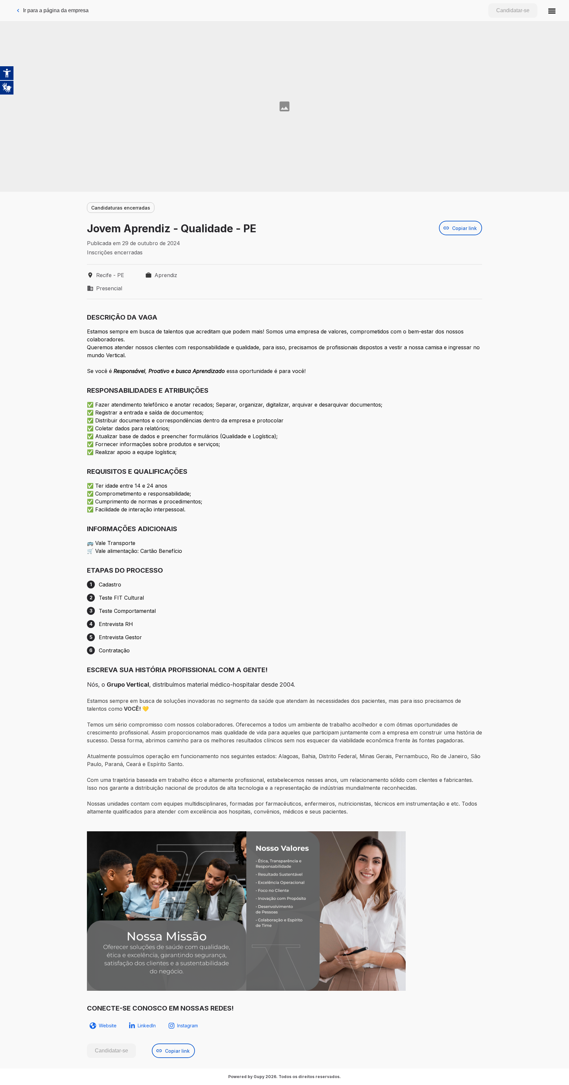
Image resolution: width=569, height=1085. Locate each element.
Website (108, 1025)
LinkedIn (147, 1025)
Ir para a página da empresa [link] (56, 10)
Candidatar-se (512, 10)
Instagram (187, 1025)
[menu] (552, 10)
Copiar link (464, 228)
